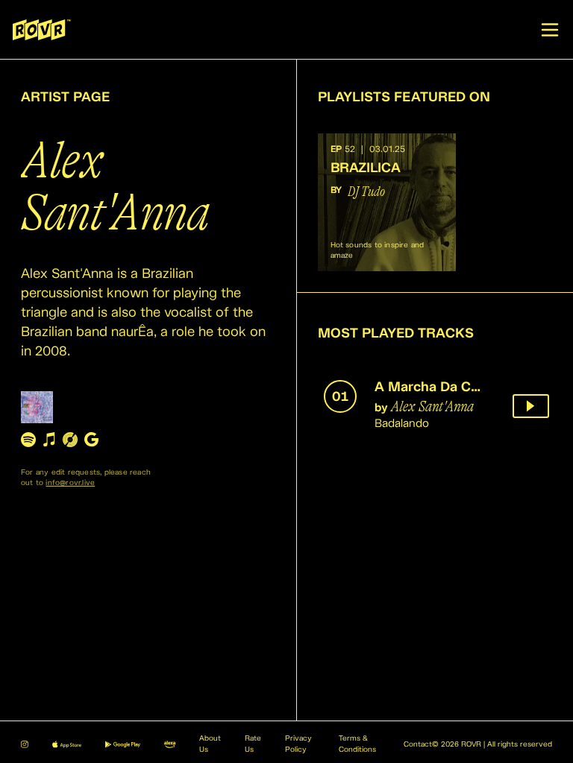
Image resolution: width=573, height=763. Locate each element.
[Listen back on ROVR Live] (531, 406)
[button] (387, 202)
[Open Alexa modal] (169, 744)
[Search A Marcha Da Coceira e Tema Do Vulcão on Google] (91, 439)
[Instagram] (24, 744)
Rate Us (253, 744)
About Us (210, 744)
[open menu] (550, 30)
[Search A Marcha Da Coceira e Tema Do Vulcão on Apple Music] (49, 439)
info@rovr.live (70, 483)
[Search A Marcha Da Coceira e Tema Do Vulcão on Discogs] (70, 439)
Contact (418, 744)
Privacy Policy (298, 744)
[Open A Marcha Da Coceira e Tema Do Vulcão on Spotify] (28, 439)
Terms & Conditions (357, 744)
